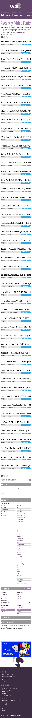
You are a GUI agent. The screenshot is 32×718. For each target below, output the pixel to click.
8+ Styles (19, 598)
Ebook (3, 598)
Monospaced (4, 507)
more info (20, 628)
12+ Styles (19, 600)
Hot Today (3, 492)
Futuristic (19, 546)
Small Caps (20, 556)
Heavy (18, 571)
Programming (4, 509)
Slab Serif (3, 515)
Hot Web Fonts (4, 494)
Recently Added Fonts (8, 674)
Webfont (3, 596)
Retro (18, 548)
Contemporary (20, 544)
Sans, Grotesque (21, 515)
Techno (19, 566)
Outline (19, 536)
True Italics (19, 560)
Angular (19, 577)
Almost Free (4, 496)
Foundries (19, 492)
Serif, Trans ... (20, 527)
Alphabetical (20, 608)
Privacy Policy (5, 697)
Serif (2, 513)
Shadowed (19, 533)
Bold (18, 570)
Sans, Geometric (21, 513)
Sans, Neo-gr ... (20, 519)
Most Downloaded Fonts (8, 676)
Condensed (20, 538)
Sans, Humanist (21, 517)
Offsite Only (4, 611)
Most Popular (4, 490)
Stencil (18, 529)
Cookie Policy (5, 699)
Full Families (20, 602)
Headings (19, 507)
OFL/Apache (5, 602)
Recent (7, 15)
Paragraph (19, 509)
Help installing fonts (7, 690)
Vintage (19, 550)
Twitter (4, 707)
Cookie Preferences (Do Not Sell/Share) (12, 700)
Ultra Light (19, 575)
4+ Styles (19, 596)
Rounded (19, 562)
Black (18, 568)
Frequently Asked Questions (9, 688)
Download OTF (25, 88)
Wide (18, 542)
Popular (15, 15)
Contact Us (5, 691)
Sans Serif (3, 511)
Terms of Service (6, 695)
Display (3, 505)
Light (18, 573)
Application (4, 600)
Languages (19, 490)
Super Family (20, 558)
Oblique (19, 554)
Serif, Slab (19, 525)
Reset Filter (27, 589)
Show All (3, 608)
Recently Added (5, 488)
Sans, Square (20, 521)
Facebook (4, 709)
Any (18, 594)
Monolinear (20, 579)
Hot (2, 15)
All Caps (19, 552)
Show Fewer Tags (21, 583)
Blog (3, 710)
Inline (18, 535)
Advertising (5, 693)
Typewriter (19, 531)
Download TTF (26, 44)
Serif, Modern (20, 523)
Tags (21, 15)
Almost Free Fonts (7, 678)
